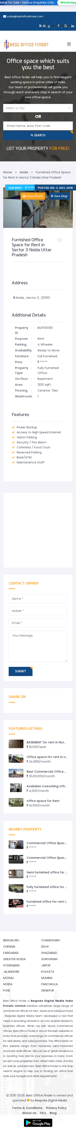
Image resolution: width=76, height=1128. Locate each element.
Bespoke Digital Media (51, 1100)
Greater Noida (14, 959)
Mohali (8, 978)
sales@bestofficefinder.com (25, 16)
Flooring (21, 390)
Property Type (21, 370)
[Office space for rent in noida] (16, 758)
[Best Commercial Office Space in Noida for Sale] (16, 773)
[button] (38, 108)
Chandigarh (50, 940)
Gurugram (49, 959)
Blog (53, 1113)
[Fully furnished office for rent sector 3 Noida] (16, 888)
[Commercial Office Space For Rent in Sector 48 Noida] (16, 844)
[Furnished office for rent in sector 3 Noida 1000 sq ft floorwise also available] (16, 903)
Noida (7, 984)
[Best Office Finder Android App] (38, 1123)
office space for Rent (43, 801)
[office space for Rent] (16, 802)
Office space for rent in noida (49, 757)
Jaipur (45, 965)
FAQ (43, 1113)
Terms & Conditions (27, 1108)
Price (18, 362)
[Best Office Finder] (26, 45)
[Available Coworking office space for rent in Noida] (16, 787)
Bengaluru (11, 940)
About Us (29, 1113)
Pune (6, 990)
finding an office (55, 1071)
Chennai (9, 946)
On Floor (21, 379)
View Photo (34, 196)
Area (18, 385)
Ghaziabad (49, 953)
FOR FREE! (38, 148)
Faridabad (11, 953)
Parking (20, 344)
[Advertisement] (38, 530)
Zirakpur (47, 990)
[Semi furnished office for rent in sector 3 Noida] (16, 874)
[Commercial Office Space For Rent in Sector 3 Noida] (16, 859)
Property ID (21, 330)
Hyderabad (11, 965)
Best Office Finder (39, 1095)
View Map (60, 196)
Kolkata (47, 972)
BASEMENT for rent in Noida (47, 742)
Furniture (21, 356)
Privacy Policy (56, 1108)
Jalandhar (11, 972)
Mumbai (46, 978)
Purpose (21, 339)
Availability (23, 350)
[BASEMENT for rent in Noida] (16, 744)
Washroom (23, 396)
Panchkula (49, 984)
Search (39, 135)
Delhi (45, 946)
